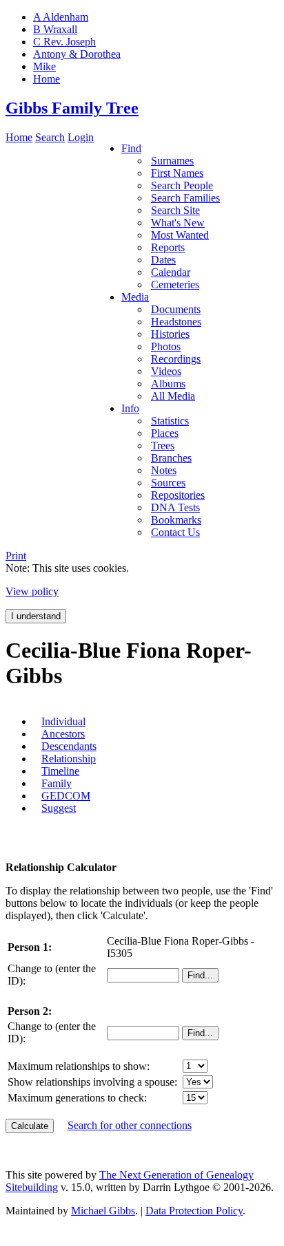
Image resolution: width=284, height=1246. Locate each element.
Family (56, 783)
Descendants (69, 746)
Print (16, 555)
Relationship (68, 758)
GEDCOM (65, 796)
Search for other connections (130, 1125)
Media (135, 297)
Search (50, 137)
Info (130, 408)
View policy (32, 591)
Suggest (58, 808)
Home (19, 137)
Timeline (60, 771)
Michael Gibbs (103, 1210)
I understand (36, 616)
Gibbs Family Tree (72, 108)
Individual (63, 721)
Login (81, 137)
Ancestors (63, 734)
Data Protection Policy (194, 1210)
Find (131, 148)
